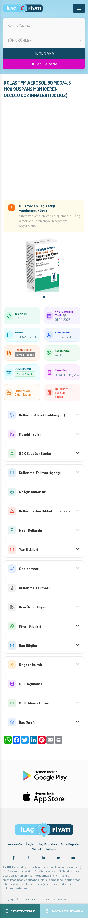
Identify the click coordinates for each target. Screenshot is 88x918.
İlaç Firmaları (47, 844)
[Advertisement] (44, 150)
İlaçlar (30, 844)
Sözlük (37, 849)
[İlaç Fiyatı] (23, 8)
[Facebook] (14, 858)
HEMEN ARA (44, 53)
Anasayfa (15, 844)
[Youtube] (73, 858)
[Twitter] (58, 858)
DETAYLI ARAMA (44, 64)
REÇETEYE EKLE (23, 911)
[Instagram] (28, 858)
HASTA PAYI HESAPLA (67, 911)
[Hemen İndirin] (44, 775)
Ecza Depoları (70, 844)
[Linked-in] (43, 858)
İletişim (51, 849)
